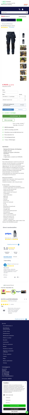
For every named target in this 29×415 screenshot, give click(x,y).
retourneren (7, 1)
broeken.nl (5, 16)
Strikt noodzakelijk (9, 394)
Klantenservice (6, 333)
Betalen (4, 346)
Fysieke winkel (6, 331)
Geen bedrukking (8, 109)
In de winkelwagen (15, 116)
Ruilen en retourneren (8, 344)
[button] (6, 275)
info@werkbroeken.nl (9, 375)
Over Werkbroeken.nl (8, 325)
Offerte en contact (7, 337)
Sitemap (5, 362)
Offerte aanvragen (8, 120)
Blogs (4, 358)
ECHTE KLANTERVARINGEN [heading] (9, 299)
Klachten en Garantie (8, 348)
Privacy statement (7, 354)
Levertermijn (6, 342)
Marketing (8, 402)
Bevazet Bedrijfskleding (7, 8)
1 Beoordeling (11, 27)
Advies (18, 20)
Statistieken (8, 400)
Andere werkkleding (22, 16)
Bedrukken (20, 109)
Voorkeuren (8, 397)
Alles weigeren (14, 409)
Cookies (5, 356)
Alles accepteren (14, 405)
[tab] (7, 252)
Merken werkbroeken (7, 360)
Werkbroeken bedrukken (8, 335)
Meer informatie (14, 411)
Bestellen (5, 339)
